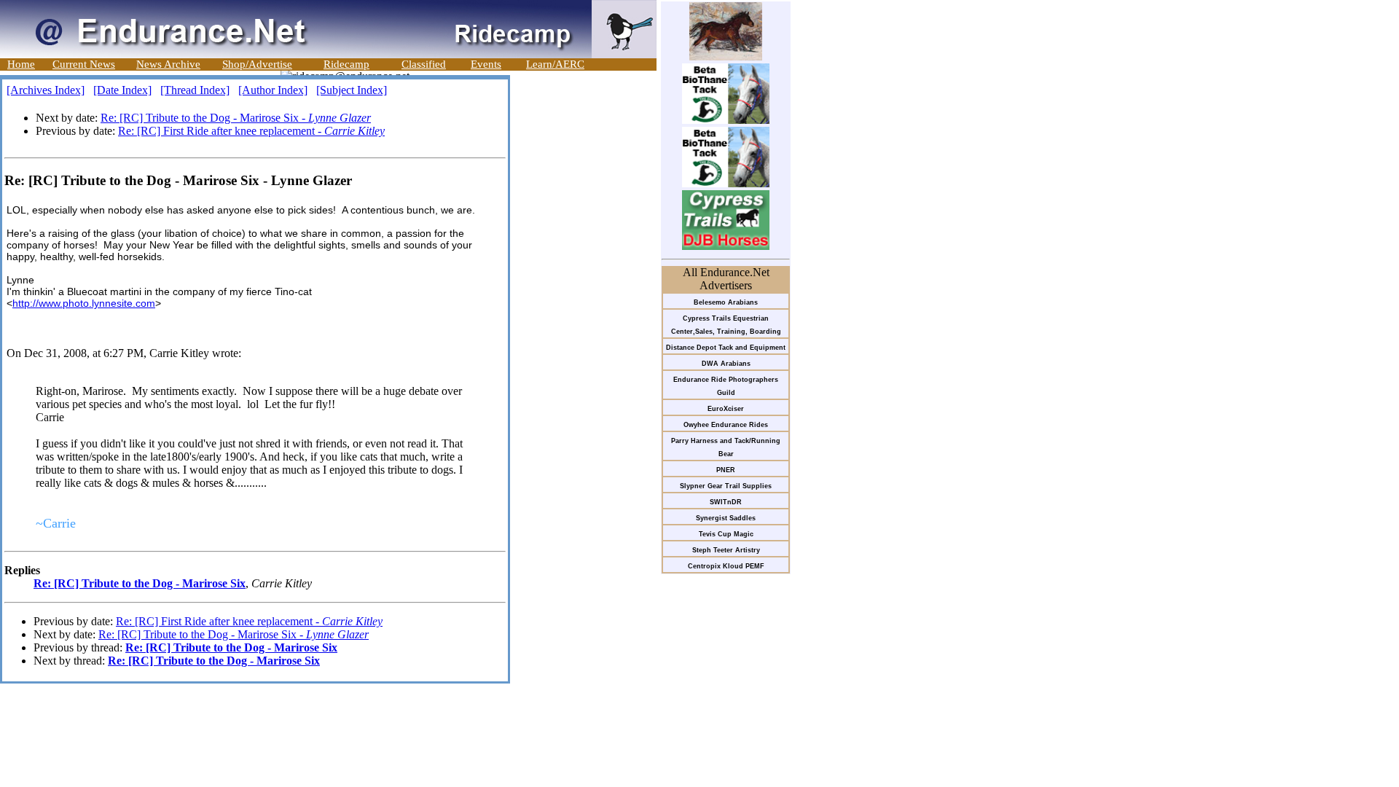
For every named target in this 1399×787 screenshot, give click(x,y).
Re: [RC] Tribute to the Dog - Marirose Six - (236, 117)
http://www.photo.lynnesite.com (83, 303)
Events (486, 64)
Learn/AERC (555, 64)
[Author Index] (272, 90)
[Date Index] (122, 90)
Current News (83, 64)
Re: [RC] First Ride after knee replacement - (251, 131)
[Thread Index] (195, 90)
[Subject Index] (351, 90)
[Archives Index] (46, 90)
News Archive (168, 64)
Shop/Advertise (257, 64)
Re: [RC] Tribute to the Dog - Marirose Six (140, 583)
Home (21, 64)
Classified (423, 64)
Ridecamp (346, 64)
